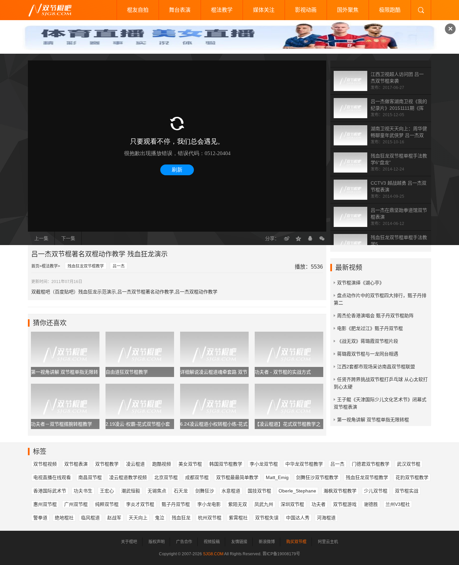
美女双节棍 (190, 464)
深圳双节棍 (292, 504)
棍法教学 (222, 10)
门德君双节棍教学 (370, 464)
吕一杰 (119, 266)
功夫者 (318, 504)
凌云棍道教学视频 (128, 477)
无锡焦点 (157, 490)
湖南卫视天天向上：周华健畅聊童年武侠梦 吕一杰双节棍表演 (399, 135)
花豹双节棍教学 (411, 477)
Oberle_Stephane (297, 490)
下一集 (68, 238)
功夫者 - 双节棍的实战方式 (283, 372)
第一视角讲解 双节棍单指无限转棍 (373, 419)
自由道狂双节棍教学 (127, 372)
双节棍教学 (107, 464)
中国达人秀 (297, 517)
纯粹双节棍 (107, 504)
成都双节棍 (197, 477)
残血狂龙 (181, 517)
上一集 (41, 238)
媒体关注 (264, 10)
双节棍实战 (406, 490)
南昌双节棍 (90, 477)
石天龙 (181, 490)
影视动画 (306, 10)
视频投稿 (212, 541)
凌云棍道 (135, 464)
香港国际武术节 (49, 490)
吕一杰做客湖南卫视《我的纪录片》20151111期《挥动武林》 (399, 108)
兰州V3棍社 (397, 504)
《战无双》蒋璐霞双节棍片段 (367, 341)
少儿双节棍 (375, 490)
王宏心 (107, 490)
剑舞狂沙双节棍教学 (317, 477)
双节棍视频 (45, 464)
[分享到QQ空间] (298, 238)
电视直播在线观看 (52, 477)
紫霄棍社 (238, 517)
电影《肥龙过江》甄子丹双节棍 (370, 328)
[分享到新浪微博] (286, 238)
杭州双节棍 (209, 517)
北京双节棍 (166, 477)
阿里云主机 (328, 541)
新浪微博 (267, 541)
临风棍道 (90, 517)
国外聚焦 (348, 10)
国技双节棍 (259, 490)
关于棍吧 (129, 541)
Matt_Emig (277, 477)
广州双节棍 (76, 504)
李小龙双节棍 (264, 464)
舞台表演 (180, 10)
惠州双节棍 (45, 504)
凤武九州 (263, 504)
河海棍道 (326, 517)
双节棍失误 (267, 517)
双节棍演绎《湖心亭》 (360, 282)
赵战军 (114, 517)
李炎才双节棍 (140, 504)
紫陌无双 (237, 504)
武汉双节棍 (408, 464)
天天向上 (138, 517)
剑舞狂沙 (204, 490)
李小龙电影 (209, 504)
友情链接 (239, 541)
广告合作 (184, 541)
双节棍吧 (55, 10)
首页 (35, 266)
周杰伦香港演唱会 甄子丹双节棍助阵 (375, 315)
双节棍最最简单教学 (237, 477)
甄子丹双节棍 (176, 504)
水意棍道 (230, 490)
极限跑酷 (390, 10)
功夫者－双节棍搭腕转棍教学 (61, 424)
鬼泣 (159, 517)
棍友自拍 (138, 10)
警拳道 (40, 517)
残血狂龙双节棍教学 (86, 266)
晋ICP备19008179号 (281, 554)
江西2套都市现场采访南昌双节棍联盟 (376, 366)
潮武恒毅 (130, 490)
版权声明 (157, 541)
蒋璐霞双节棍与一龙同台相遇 (367, 354)
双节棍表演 (76, 464)
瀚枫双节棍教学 (340, 490)
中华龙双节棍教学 (304, 464)
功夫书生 (83, 490)
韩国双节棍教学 (225, 464)
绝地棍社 (64, 517)
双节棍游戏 (345, 504)
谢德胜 (371, 504)
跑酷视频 (161, 464)
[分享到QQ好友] (310, 238)
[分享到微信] (322, 238)
